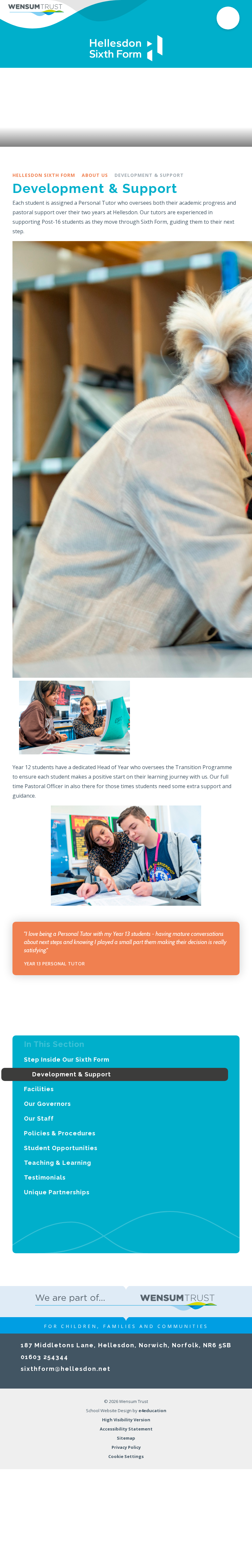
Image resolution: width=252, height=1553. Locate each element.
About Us (95, 175)
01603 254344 (44, 1357)
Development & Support (149, 175)
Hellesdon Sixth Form (43, 175)
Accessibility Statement (126, 1429)
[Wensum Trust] (36, 9)
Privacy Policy (126, 1447)
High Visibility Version (126, 1420)
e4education (152, 1410)
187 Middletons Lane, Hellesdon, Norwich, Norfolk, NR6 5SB (126, 1345)
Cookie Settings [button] (126, 1456)
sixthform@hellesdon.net (66, 1368)
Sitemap (126, 1438)
